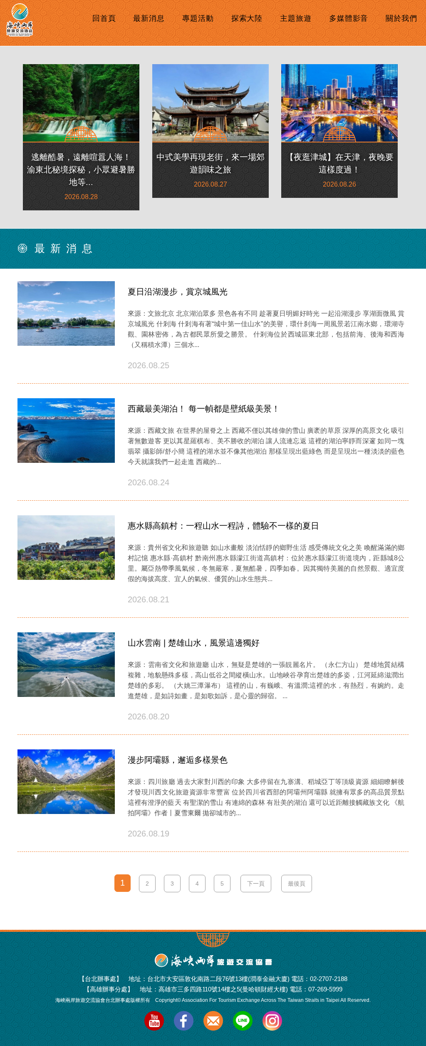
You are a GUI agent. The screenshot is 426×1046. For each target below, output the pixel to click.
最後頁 (296, 883)
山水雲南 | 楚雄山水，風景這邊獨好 (194, 642)
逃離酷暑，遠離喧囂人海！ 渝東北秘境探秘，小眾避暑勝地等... (81, 169)
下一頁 (256, 883)
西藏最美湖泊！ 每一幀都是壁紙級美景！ (204, 408)
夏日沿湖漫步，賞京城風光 (178, 291)
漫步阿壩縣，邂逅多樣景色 (178, 759)
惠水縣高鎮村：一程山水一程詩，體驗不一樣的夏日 (223, 525)
